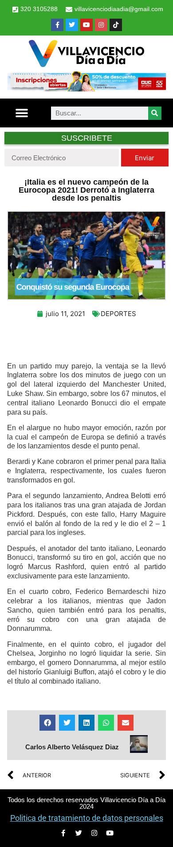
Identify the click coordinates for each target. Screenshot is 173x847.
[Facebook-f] (57, 25)
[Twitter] (72, 25)
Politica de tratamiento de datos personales (86, 818)
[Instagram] (101, 25)
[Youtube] (86, 25)
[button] (22, 113)
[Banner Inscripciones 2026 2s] (86, 88)
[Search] (154, 113)
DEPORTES (118, 313)
